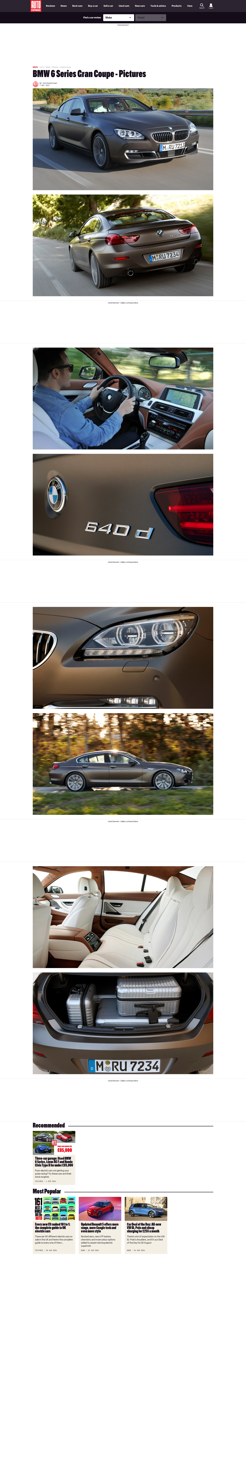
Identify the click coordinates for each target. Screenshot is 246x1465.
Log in (211, 8)
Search (201, 8)
